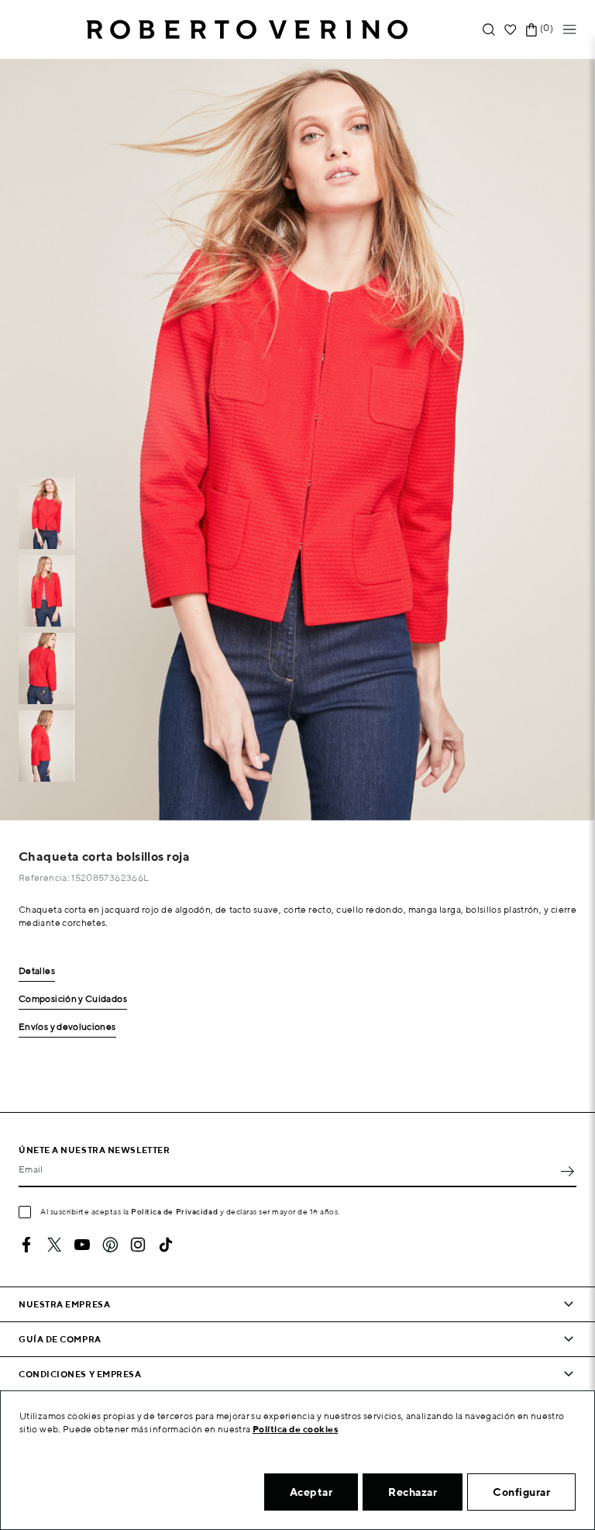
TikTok (166, 1244)
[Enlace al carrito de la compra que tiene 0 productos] (531, 29)
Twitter (54, 1244)
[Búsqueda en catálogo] (489, 29)
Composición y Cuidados (73, 999)
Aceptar (311, 1492)
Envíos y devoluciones (67, 1027)
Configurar (521, 1492)
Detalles (37, 971)
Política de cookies (296, 1429)
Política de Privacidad (174, 1211)
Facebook (26, 1244)
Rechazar (412, 1492)
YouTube (82, 1244)
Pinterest (110, 1244)
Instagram (138, 1244)
